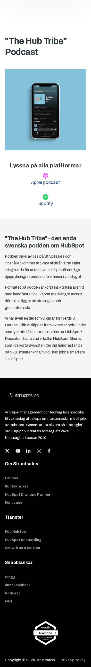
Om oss (11, 478)
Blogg (10, 577)
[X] (7, 451)
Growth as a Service (22, 548)
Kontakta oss (16, 486)
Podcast (12, 593)
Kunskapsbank (18, 585)
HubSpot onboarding (23, 540)
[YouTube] (18, 451)
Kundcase (13, 502)
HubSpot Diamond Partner (27, 494)
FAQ (8, 601)
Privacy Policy (73, 660)
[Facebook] (50, 451)
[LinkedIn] (28, 451)
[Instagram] (39, 451)
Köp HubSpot (16, 531)
